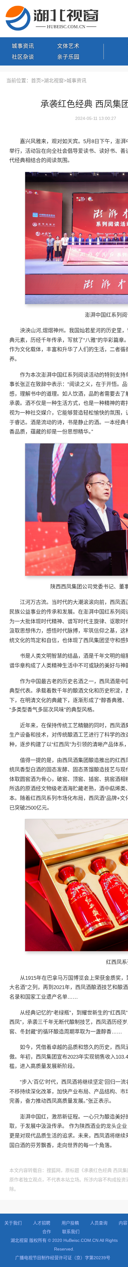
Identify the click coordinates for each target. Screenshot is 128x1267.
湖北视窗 (54, 80)
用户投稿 (70, 1222)
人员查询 (98, 1222)
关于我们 (13, 1222)
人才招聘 (41, 1222)
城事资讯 (23, 46)
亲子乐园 (68, 57)
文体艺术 (68, 46)
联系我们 (71, 1231)
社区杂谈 (23, 57)
